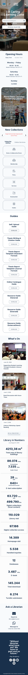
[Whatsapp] (10, 660)
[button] (25, 4)
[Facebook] (14, 663)
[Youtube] (17, 660)
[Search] (24, 20)
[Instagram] (14, 660)
